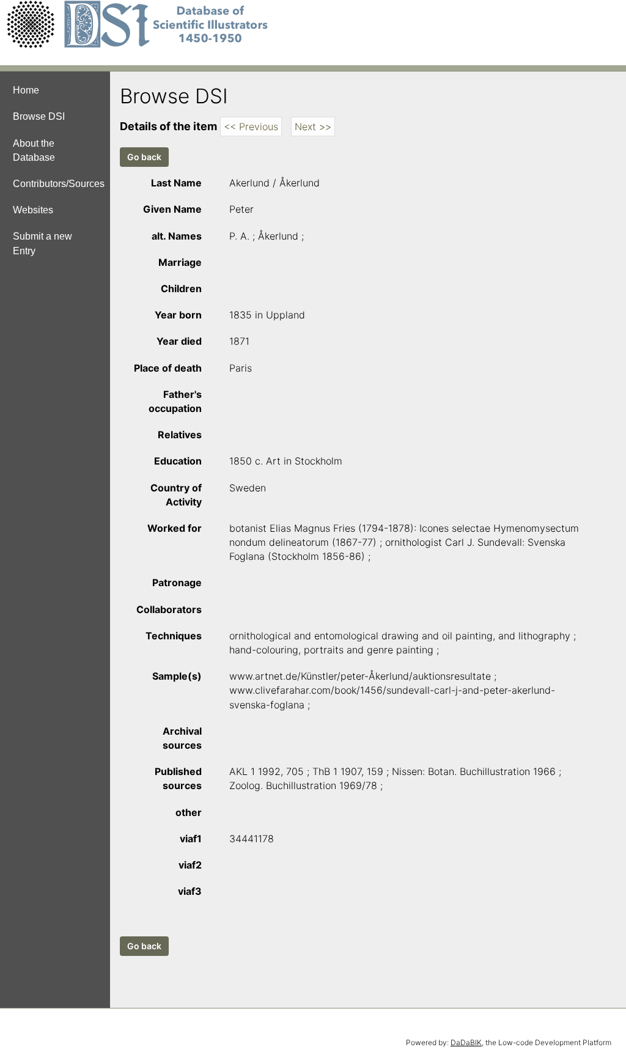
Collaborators (169, 609)
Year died (179, 341)
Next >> (313, 126)
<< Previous (251, 126)
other (188, 812)
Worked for (174, 528)
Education (178, 461)
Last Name (176, 183)
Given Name (172, 209)
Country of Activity (176, 495)
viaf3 (190, 891)
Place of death (168, 368)
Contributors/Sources (59, 183)
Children (181, 288)
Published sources (178, 778)
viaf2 (190, 865)
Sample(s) (177, 676)
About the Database (34, 150)
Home (26, 90)
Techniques (173, 636)
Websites (33, 210)
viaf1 (191, 838)
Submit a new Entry (42, 243)
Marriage (180, 262)
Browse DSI (39, 116)
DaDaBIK (466, 1042)
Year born (178, 315)
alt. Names (177, 236)
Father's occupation (175, 401)
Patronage (177, 582)
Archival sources (182, 738)
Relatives (180, 434)
